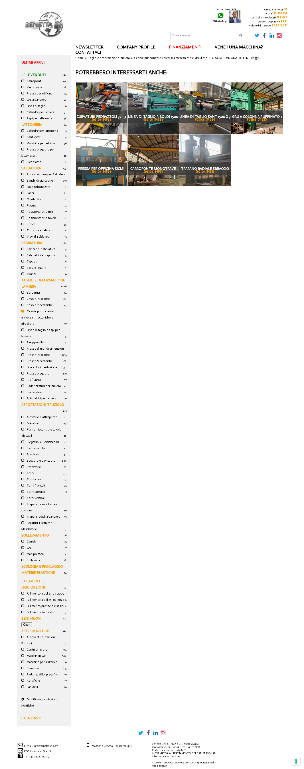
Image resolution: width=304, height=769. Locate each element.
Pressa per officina (39, 93)
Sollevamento (35, 535)
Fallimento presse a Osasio (45, 606)
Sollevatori (34, 560)
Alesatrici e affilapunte (41, 417)
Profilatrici (33, 380)
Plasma (31, 205)
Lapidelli (32, 687)
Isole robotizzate (38, 187)
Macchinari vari (36, 656)
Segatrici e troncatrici (40, 461)
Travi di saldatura (38, 236)
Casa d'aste (31, 718)
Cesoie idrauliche (38, 299)
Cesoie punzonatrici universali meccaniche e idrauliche (37, 317)
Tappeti (31, 261)
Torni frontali (35, 485)
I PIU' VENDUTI (33, 75)
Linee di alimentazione (41, 367)
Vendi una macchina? (239, 47)
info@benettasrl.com (46, 745)
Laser (30, 193)
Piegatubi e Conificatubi (42, 442)
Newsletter (89, 47)
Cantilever (33, 137)
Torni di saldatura (38, 230)
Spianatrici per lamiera (41, 398)
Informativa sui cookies (166, 756)
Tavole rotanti (36, 268)
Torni (30, 473)
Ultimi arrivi (33, 62)
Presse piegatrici (37, 373)
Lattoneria (31, 124)
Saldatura (31, 168)
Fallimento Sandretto (40, 612)
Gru (29, 548)
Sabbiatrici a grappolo (41, 255)
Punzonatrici (35, 668)
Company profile (136, 47)
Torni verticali (35, 498)
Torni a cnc (33, 479)
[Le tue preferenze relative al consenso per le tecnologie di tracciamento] (296, 761)
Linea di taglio (36, 106)
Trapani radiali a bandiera (43, 517)
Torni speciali (35, 492)
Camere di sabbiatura (40, 249)
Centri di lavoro (37, 649)
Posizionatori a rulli (39, 212)
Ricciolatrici (34, 162)
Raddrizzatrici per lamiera (43, 386)
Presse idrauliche (38, 355)
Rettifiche (33, 681)
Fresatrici (32, 423)
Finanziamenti (185, 47)
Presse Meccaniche (39, 361)
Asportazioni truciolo (42, 405)
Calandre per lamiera (40, 112)
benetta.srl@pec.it (40, 751)
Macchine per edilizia (40, 143)
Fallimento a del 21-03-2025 (45, 593)
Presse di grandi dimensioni (45, 348)
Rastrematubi (35, 448)
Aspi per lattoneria (39, 118)
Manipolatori (35, 554)
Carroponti (34, 81)
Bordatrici (33, 292)
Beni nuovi (31, 618)
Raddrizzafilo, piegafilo (42, 674)
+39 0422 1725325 (39, 756)
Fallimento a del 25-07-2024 (45, 600)
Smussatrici (34, 392)
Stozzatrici (33, 467)
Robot (30, 224)
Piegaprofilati (35, 342)
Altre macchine (35, 631)
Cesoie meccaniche (39, 305)
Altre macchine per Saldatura (45, 174)
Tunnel (31, 274)
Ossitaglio (33, 199)
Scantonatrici (35, 454)
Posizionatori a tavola (41, 218)
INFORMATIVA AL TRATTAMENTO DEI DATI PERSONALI (184, 753)
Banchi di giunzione (39, 180)
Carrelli (31, 541)
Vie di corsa (34, 87)
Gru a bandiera (36, 100)
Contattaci (88, 52)
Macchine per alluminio (41, 662)
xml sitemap (159, 765)
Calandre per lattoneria (42, 131)
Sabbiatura (31, 243)
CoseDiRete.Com (180, 762)
